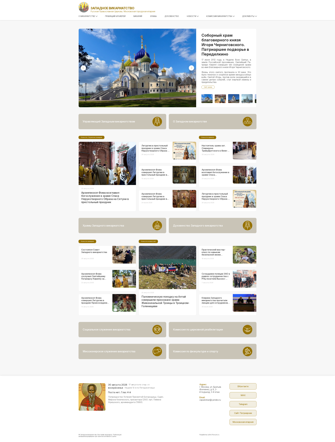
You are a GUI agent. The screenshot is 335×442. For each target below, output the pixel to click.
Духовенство (172, 16)
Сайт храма (208, 87)
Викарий (137, 16)
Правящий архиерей (115, 16)
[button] (83, 68)
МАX (243, 395)
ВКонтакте (243, 386)
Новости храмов (207, 137)
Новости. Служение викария (91, 137)
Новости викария (87, 241)
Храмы (153, 16)
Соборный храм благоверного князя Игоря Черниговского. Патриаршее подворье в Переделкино (225, 44)
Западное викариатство (112, 8)
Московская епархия (243, 422)
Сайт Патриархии (243, 413)
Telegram (243, 404)
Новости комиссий (148, 241)
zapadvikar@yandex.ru (210, 400)
